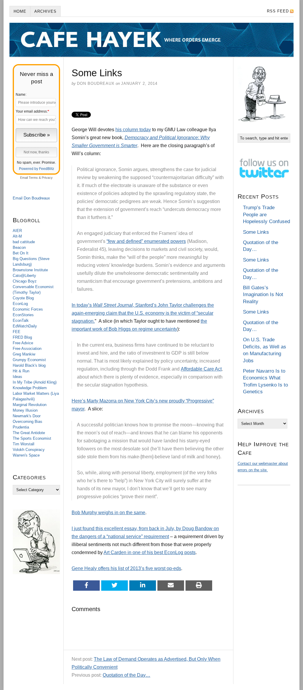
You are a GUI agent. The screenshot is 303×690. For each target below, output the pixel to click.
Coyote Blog (23, 298)
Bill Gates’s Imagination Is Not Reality (263, 294)
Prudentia (21, 427)
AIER (17, 230)
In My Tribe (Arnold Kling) (35, 382)
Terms (33, 177)
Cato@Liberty (24, 275)
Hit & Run (21, 371)
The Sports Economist (32, 438)
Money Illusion (25, 410)
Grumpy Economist (29, 360)
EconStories (23, 315)
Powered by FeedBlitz (36, 169)
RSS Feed (278, 11)
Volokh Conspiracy (29, 449)
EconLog (20, 303)
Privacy (47, 177)
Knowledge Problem (30, 388)
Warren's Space (26, 455)
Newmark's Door (27, 416)
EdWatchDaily (25, 326)
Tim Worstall (23, 444)
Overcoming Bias (27, 421)
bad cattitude (24, 242)
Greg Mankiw (24, 354)
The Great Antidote (29, 433)
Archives (45, 11)
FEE (16, 331)
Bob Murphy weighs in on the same (108, 512)
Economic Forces (28, 309)
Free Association (27, 348)
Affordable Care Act (201, 368)
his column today (133, 129)
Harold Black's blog (29, 365)
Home (20, 11)
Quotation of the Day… (126, 675)
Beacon (19, 247)
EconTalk (21, 320)
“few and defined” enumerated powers (146, 241)
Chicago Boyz (25, 281)
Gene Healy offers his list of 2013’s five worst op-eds (126, 568)
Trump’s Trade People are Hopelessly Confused (266, 214)
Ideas (17, 376)
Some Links (256, 232)
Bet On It (20, 253)
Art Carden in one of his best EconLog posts (150, 552)
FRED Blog (22, 337)
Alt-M (17, 236)
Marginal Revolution (29, 404)
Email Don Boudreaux (31, 198)
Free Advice (23, 343)
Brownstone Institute (30, 270)
